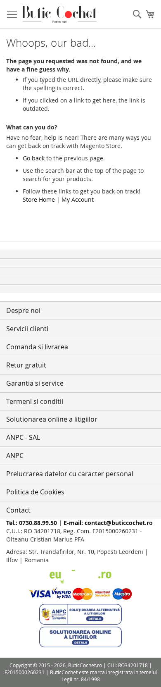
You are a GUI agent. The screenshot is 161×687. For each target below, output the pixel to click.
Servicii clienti (27, 328)
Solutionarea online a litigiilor (51, 419)
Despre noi (23, 310)
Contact (18, 510)
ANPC (15, 455)
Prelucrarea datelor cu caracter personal (69, 473)
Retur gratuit (26, 365)
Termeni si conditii (34, 401)
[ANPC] (80, 622)
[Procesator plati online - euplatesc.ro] (80, 581)
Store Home (39, 199)
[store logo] (60, 14)
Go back (34, 158)
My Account (78, 199)
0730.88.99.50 (38, 523)
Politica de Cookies (35, 491)
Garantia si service (35, 383)
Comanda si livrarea (37, 346)
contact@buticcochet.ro (119, 523)
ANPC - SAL (23, 437)
